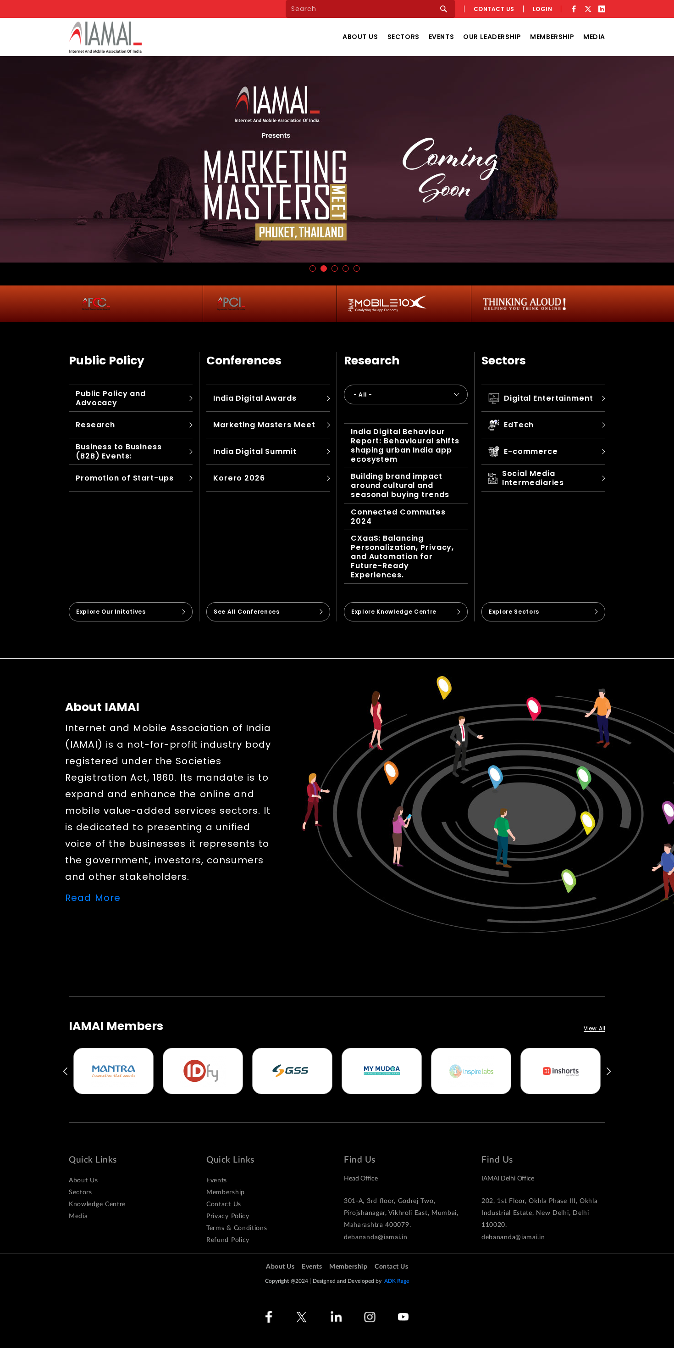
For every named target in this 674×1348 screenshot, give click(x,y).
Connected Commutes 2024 (398, 516)
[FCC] (96, 304)
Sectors (403, 36)
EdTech (519, 425)
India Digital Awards (255, 398)
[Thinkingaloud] (524, 304)
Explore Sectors (514, 611)
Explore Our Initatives (111, 611)
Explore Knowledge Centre (393, 611)
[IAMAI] (105, 37)
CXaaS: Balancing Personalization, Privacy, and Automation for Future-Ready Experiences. (402, 556)
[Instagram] (370, 1317)
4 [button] (346, 268)
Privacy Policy (227, 1216)
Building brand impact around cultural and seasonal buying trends (400, 485)
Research (95, 425)
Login (542, 9)
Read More (93, 897)
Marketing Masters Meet (264, 425)
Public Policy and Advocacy (111, 398)
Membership (552, 36)
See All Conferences (247, 611)
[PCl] (231, 304)
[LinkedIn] (601, 9)
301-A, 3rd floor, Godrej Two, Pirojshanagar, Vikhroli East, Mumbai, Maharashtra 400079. (401, 1213)
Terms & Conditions (236, 1228)
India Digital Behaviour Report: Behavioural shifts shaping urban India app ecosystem (405, 445)
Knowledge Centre (97, 1204)
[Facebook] (573, 9)
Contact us (494, 9)
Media (594, 36)
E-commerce (531, 451)
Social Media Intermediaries (533, 478)
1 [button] (312, 268)
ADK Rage (396, 1281)
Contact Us (223, 1204)
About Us (360, 36)
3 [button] (334, 268)
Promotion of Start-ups (125, 478)
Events (441, 36)
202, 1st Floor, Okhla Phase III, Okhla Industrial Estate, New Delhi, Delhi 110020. (539, 1213)
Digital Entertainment (548, 398)
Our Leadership (492, 36)
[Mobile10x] (387, 304)
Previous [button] (64, 1071)
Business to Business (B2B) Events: (119, 451)
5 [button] (357, 268)
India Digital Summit (255, 451)
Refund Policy (227, 1240)
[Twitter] (588, 9)
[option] (113, 1071)
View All (594, 1029)
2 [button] (323, 268)
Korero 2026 (239, 478)
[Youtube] (403, 1317)
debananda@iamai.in (376, 1237)
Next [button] (609, 1071)
